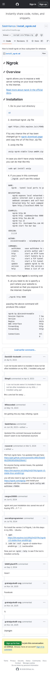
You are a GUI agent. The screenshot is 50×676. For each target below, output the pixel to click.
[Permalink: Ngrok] (4, 63)
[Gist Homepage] (17, 4)
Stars (39, 41)
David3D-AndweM (13, 357)
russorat (8, 446)
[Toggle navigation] (3, 4)
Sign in (32, 4)
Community (36, 661)
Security (21, 661)
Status (28, 661)
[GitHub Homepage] (17, 669)
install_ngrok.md (26, 26)
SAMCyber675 (11, 564)
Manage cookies (29, 663)
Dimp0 (8, 378)
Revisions (22, 41)
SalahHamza (9, 26)
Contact (18, 663)
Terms (6, 661)
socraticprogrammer (14, 518)
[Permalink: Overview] (4, 72)
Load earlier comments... (25, 350)
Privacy (13, 661)
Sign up (43, 4)
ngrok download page (32, 136)
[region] (25, 200)
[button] (36, 35)
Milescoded (10, 405)
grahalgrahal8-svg (13, 583)
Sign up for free (12, 643)
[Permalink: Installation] (4, 99)
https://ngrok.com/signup (15, 480)
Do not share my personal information (25, 665)
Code (8, 41)
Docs (44, 661)
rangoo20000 (11, 496)
